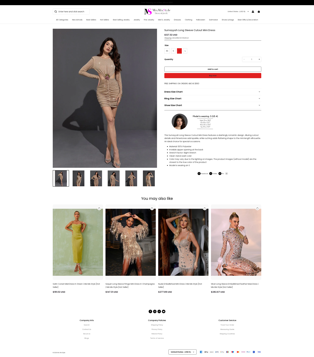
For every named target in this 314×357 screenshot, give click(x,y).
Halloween (200, 20)
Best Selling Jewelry (121, 20)
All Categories (62, 20)
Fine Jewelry (149, 20)
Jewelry (137, 20)
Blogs (87, 338)
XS (167, 50)
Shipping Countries (227, 334)
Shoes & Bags (228, 20)
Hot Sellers (104, 20)
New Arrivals (77, 20)
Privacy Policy (157, 329)
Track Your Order (227, 325)
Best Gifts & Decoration (248, 20)
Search (87, 325)
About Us (86, 334)
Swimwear (213, 20)
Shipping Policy (157, 325)
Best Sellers (91, 20)
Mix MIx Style (61, 353)
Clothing (188, 20)
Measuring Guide (227, 329)
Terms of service (157, 338)
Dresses (177, 20)
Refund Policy (157, 334)
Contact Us (86, 329)
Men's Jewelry (164, 20)
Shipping (167, 38)
